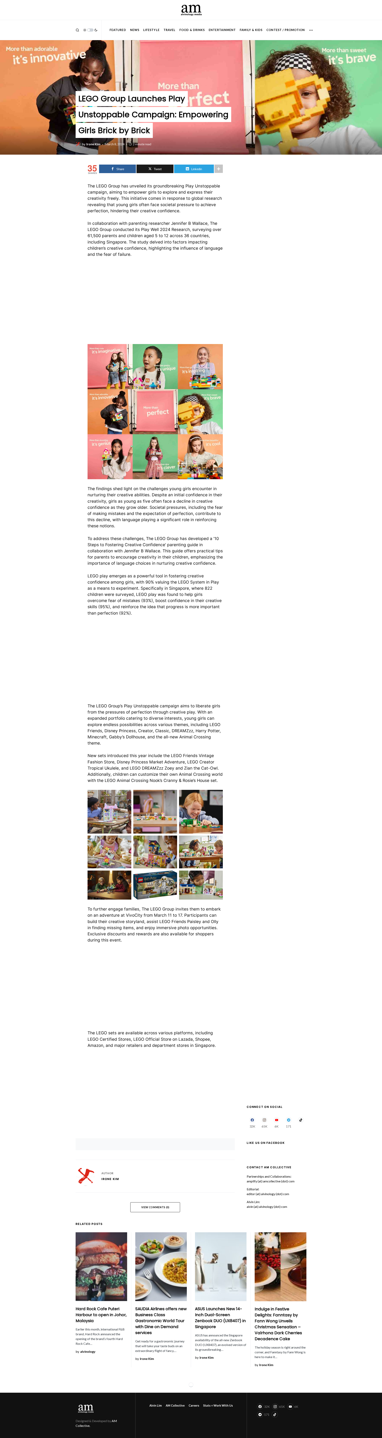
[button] (77, 30)
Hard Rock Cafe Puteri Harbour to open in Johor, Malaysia (101, 1315)
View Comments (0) (155, 1207)
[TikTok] (301, 1122)
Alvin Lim (155, 1405)
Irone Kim (110, 1179)
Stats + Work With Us (218, 1405)
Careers (194, 1405)
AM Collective (175, 1405)
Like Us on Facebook (266, 1142)
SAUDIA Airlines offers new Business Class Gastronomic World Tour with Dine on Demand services (161, 1320)
